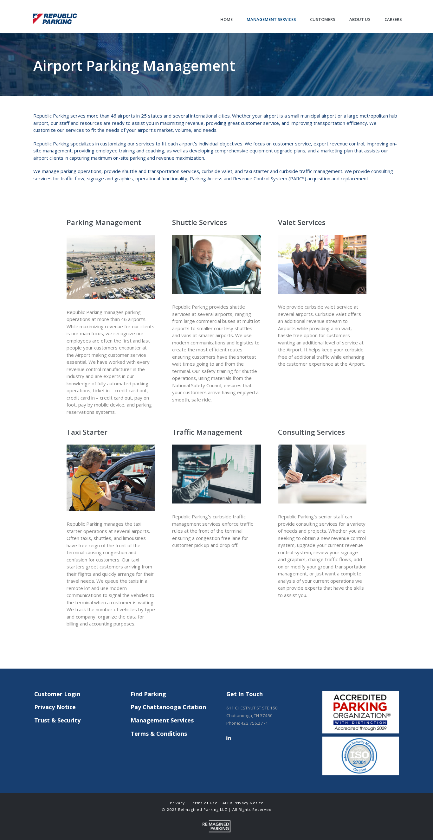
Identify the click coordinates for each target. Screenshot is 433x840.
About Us (360, 19)
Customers (322, 19)
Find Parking (148, 694)
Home (226, 19)
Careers (393, 19)
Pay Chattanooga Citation (168, 707)
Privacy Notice (55, 707)
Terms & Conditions (159, 733)
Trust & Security (57, 720)
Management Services (271, 19)
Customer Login (57, 694)
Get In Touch (244, 694)
